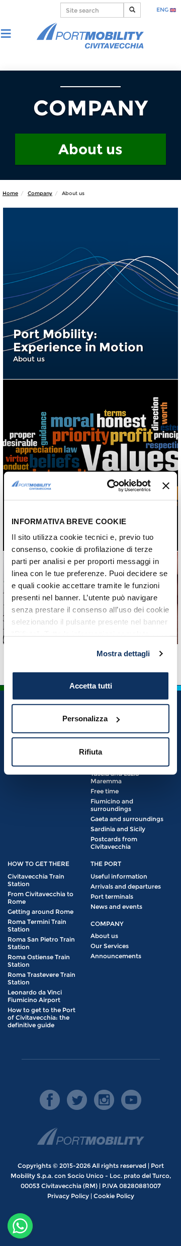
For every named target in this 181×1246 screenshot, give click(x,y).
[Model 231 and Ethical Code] (90, 465)
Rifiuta (90, 751)
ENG (163, 9)
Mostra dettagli (123, 653)
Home (10, 193)
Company (40, 193)
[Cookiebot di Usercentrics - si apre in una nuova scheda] (112, 485)
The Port (105, 863)
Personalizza (85, 718)
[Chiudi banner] (165, 485)
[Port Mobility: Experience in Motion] (90, 293)
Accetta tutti (90, 685)
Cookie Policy (114, 1196)
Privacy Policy (68, 1196)
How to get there (38, 863)
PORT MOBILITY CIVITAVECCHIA (90, 36)
